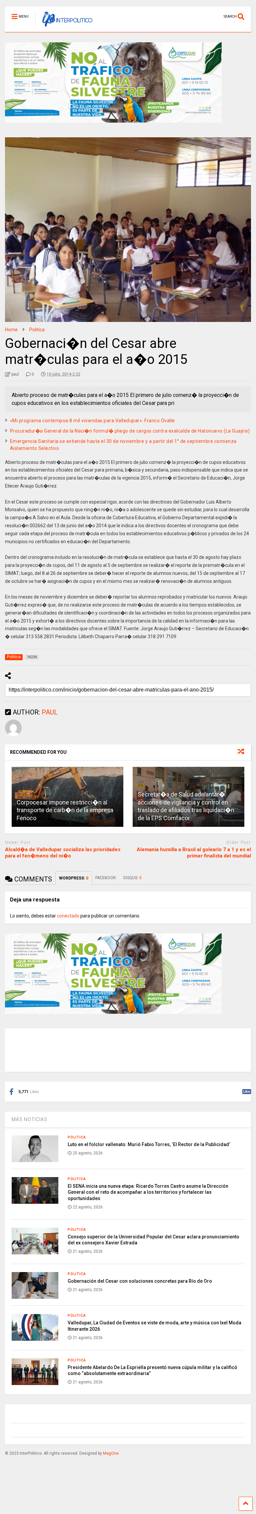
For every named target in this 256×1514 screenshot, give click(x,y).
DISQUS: (132, 877)
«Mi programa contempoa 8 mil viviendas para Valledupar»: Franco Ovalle (92, 420)
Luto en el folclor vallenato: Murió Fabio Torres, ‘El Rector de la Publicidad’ (149, 1144)
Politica (77, 1137)
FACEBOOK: (106, 877)
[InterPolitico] (63, 27)
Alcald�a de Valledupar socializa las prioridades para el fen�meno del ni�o (62, 852)
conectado (68, 915)
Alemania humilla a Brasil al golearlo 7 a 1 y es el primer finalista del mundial (194, 852)
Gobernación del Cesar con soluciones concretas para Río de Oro (140, 1281)
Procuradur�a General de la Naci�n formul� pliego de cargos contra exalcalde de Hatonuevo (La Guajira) (130, 431)
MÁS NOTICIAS (29, 1119)
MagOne (111, 1453)
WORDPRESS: (73, 878)
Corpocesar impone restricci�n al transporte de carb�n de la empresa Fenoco (65, 810)
